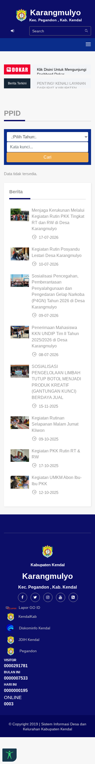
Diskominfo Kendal (33, 628)
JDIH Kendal (27, 639)
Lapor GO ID (29, 607)
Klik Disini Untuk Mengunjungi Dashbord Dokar (61, 71)
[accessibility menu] (9, 755)
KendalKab (26, 616)
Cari (47, 157)
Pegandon (26, 651)
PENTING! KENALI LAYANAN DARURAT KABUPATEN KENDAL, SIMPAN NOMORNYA (63, 88)
